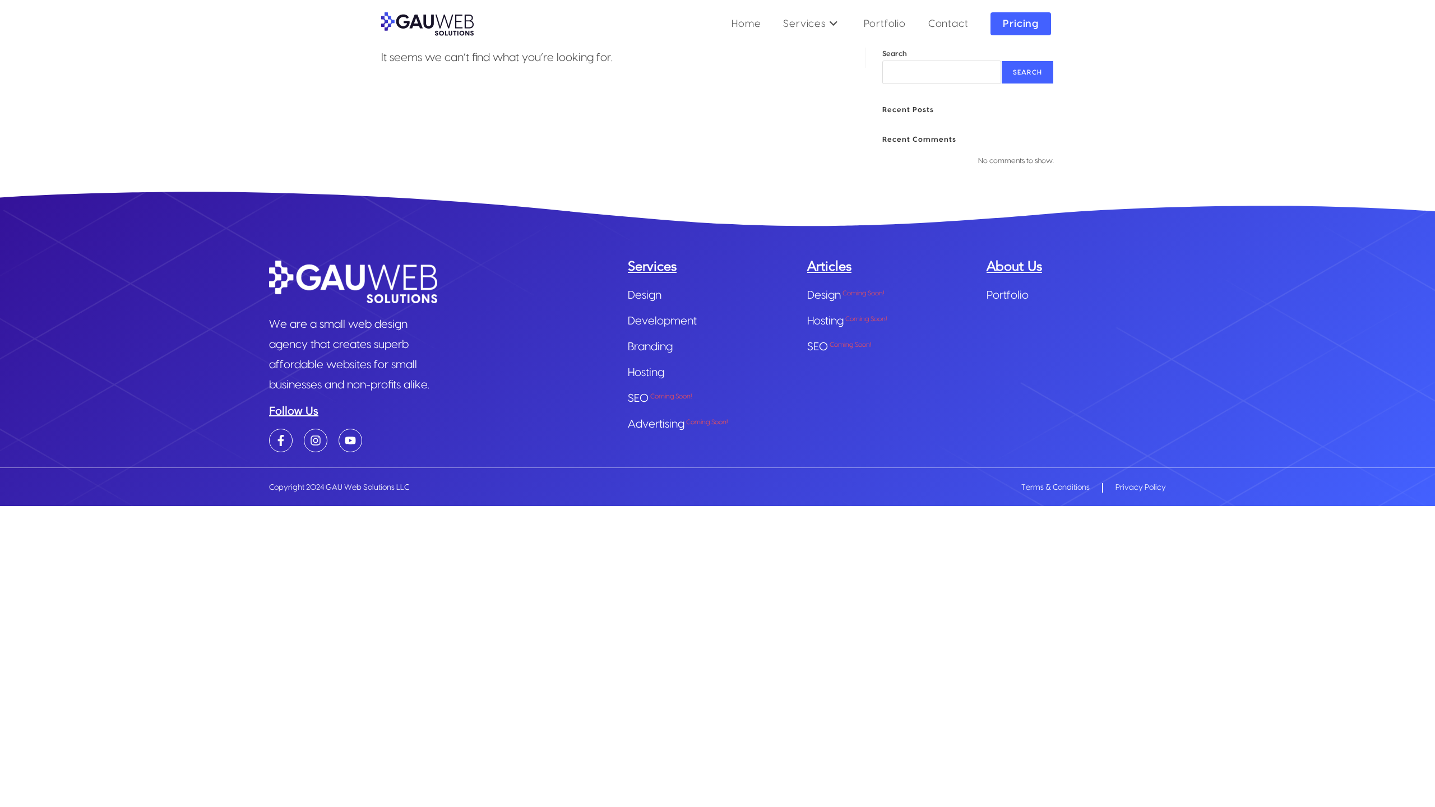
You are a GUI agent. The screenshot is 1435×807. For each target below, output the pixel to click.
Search (894, 53)
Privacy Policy (1140, 487)
